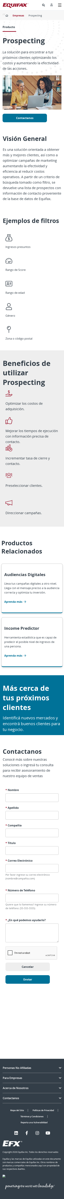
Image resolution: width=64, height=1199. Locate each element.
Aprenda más (13, 602)
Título (10, 843)
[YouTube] (48, 1133)
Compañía (13, 825)
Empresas (18, 15)
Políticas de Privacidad (43, 1110)
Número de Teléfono (20, 890)
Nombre (12, 790)
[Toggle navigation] (59, 5)
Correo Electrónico (19, 860)
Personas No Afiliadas (17, 1068)
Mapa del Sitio (17, 1110)
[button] (43, 5)
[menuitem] (43, 5)
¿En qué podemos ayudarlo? (25, 920)
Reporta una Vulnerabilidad (34, 1122)
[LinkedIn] (16, 1133)
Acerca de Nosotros (16, 1088)
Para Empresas (12, 1078)
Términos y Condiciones (32, 1116)
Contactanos (24, 118)
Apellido (12, 808)
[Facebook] (26, 1133)
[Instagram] (37, 1133)
